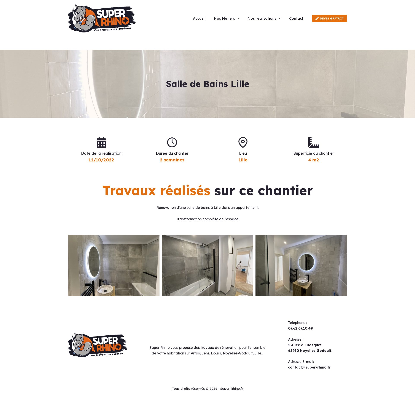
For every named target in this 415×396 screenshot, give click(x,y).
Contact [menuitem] (296, 18)
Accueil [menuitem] (199, 18)
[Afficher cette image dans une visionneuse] (114, 265)
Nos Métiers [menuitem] (224, 18)
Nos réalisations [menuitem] (262, 18)
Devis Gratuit (332, 18)
